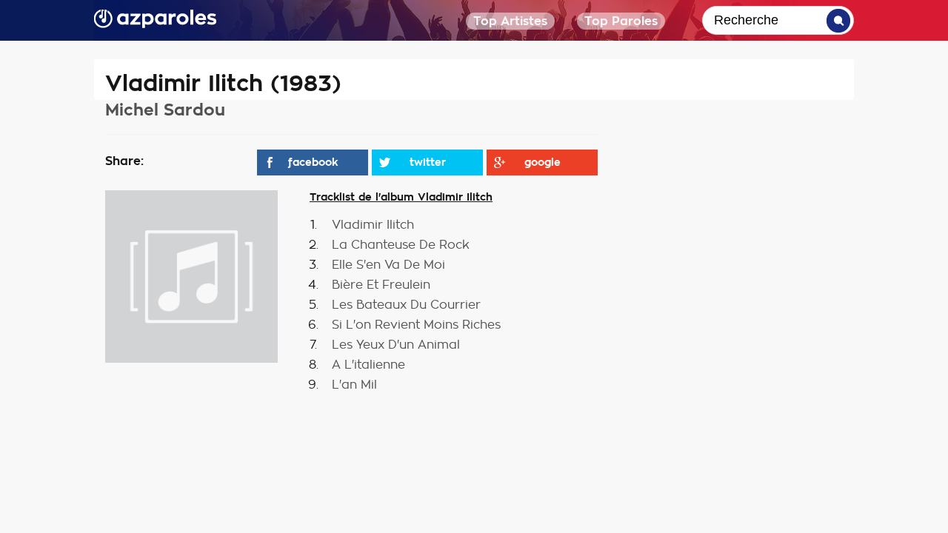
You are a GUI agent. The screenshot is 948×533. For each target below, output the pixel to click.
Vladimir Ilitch (373, 225)
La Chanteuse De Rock (401, 245)
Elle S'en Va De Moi (388, 265)
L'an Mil (354, 385)
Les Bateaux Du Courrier (406, 305)
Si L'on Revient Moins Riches (416, 325)
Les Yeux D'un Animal (396, 345)
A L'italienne (368, 365)
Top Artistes (510, 21)
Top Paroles (621, 21)
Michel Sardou (165, 110)
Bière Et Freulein (381, 285)
